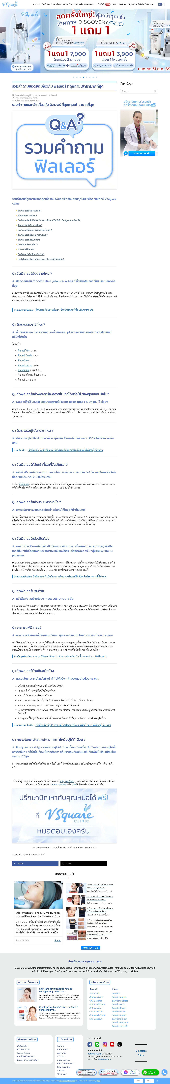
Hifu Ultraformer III (66, 1063)
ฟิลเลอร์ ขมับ (23, 370)
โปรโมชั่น (103, 4)
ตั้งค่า (98, 1081)
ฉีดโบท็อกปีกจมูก (119, 1008)
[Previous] (4, 41)
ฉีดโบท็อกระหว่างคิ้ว (120, 1026)
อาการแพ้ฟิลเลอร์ (26, 249)
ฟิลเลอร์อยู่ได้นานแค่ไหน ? (30, 225)
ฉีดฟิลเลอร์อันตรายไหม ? (29, 210)
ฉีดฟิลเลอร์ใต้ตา (96, 997)
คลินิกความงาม (94, 1053)
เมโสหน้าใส (61, 1052)
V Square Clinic (67, 781)
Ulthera (60, 1070)
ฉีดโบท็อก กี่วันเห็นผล (25, 1056)
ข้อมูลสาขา (149, 4)
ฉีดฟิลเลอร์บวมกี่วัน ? (28, 244)
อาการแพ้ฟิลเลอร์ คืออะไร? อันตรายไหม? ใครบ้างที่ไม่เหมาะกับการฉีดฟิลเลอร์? (70, 656)
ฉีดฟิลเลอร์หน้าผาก (97, 1015)
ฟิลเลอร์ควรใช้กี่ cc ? (27, 215)
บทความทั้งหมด (119, 4)
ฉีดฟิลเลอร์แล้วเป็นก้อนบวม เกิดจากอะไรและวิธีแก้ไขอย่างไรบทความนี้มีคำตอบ (70, 576)
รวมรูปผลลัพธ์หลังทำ (135, 4)
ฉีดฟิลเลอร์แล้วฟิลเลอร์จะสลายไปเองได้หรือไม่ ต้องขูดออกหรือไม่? (49, 220)
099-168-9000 (104, 1059)
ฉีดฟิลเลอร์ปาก (95, 1008)
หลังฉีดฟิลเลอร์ (23, 1049)
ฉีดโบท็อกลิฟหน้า (119, 1015)
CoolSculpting (63, 1066)
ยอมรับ (149, 1081)
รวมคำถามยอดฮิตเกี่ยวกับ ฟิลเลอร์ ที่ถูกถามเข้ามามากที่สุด (58, 86)
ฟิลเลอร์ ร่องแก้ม (25, 355)
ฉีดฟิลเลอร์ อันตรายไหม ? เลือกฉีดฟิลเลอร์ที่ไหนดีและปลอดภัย (64, 309)
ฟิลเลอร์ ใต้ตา (24, 350)
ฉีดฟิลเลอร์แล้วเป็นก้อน (29, 239)
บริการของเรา (90, 4)
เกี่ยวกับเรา (45, 4)
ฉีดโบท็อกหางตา (119, 1011)
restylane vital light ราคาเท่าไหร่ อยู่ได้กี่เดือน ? (41, 259)
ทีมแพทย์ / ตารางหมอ (59, 4)
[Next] (166, 41)
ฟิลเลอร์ (54, 95)
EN (163, 4)
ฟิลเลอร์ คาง (23, 360)
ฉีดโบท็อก (116, 993)
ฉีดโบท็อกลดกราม (119, 997)
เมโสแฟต (61, 1056)
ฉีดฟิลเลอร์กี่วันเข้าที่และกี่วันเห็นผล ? (35, 230)
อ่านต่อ (58, 940)
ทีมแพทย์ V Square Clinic (24, 95)
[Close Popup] (157, 1081)
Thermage (61, 1073)
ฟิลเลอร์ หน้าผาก (25, 365)
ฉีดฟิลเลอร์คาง (95, 1000)
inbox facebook (59, 784)
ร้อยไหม (60, 1046)
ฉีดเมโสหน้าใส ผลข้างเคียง (27, 1059)
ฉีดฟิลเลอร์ (24, 484)
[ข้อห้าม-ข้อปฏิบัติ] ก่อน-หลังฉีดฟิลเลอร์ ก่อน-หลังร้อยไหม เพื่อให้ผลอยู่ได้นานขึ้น (73, 725)
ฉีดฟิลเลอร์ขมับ (95, 1011)
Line (74, 784)
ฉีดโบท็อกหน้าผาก (119, 1018)
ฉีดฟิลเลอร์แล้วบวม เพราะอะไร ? (33, 235)
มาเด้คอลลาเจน (63, 1059)
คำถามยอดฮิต (42, 95)
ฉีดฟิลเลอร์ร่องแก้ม (97, 1004)
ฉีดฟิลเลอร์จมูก (95, 1018)
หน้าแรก (36, 4)
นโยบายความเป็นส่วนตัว (67, 1081)
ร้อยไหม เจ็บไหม (23, 1052)
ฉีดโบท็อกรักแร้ (118, 1004)
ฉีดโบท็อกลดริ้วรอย (120, 1000)
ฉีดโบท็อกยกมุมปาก (120, 1022)
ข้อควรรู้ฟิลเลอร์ (75, 4)
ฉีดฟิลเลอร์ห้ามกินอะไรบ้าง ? (31, 254)
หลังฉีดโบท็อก (22, 1046)
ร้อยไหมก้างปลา (63, 1049)
